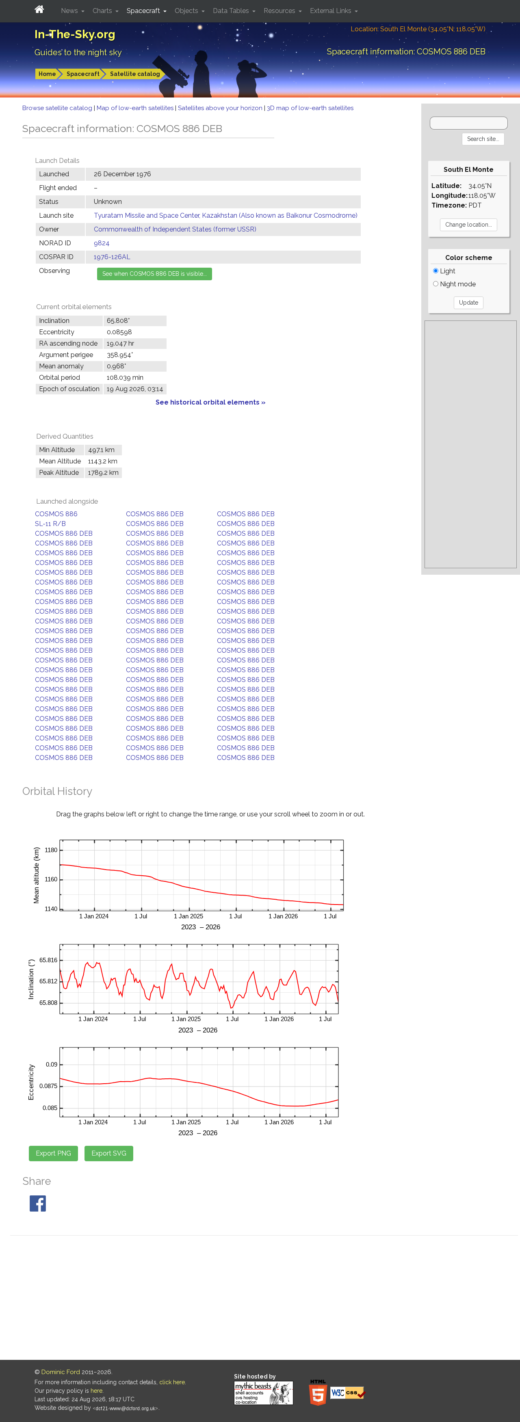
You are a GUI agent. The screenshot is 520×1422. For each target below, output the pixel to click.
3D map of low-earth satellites (310, 108)
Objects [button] (187, 11)
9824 (102, 243)
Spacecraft (83, 74)
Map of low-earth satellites (136, 108)
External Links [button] (331, 11)
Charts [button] (103, 11)
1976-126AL (112, 257)
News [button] (70, 11)
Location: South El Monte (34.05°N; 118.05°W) (418, 29)
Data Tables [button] (232, 11)
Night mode (457, 284)
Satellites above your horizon (221, 108)
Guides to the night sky (78, 52)
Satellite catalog (135, 74)
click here (172, 1382)
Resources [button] (280, 11)
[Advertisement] (471, 444)
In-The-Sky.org (75, 34)
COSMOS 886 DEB (155, 514)
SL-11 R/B (50, 524)
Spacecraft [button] (144, 11)
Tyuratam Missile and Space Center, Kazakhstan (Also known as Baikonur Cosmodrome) (226, 215)
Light (446, 271)
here (96, 1390)
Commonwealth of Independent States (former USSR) (175, 229)
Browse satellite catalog (58, 108)
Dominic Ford (60, 1372)
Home (47, 74)
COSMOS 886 (56, 514)
